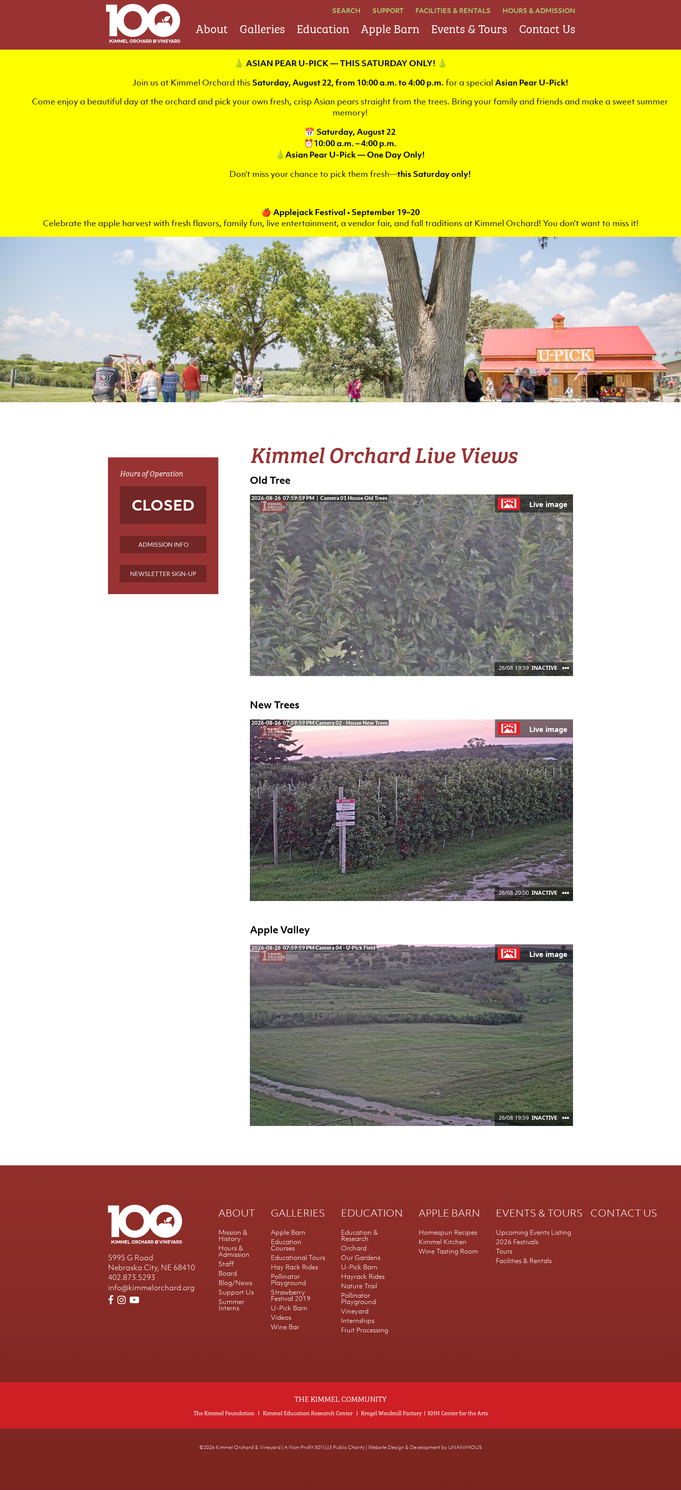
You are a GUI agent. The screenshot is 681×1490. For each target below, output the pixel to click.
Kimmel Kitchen (443, 1242)
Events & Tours (469, 27)
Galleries (262, 27)
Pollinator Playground (288, 1279)
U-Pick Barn (289, 1308)
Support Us (236, 1292)
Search (346, 10)
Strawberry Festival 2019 (291, 1295)
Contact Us (547, 27)
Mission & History (232, 1235)
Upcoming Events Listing (533, 1232)
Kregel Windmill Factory (391, 1412)
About (212, 27)
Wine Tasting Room (448, 1251)
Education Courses (286, 1245)
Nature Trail (359, 1286)
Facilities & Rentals (453, 10)
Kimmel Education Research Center (308, 1412)
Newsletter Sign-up (163, 574)
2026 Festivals (517, 1242)
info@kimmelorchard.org (151, 1287)
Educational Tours (298, 1257)
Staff (226, 1264)
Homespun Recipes (448, 1232)
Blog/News (235, 1283)
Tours (504, 1251)
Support (388, 10)
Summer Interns (231, 1305)
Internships (357, 1320)
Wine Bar (285, 1327)
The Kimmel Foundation (224, 1412)
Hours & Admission (538, 10)
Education (323, 27)
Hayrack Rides (363, 1276)
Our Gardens (360, 1257)
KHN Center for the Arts (458, 1412)
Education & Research (359, 1235)
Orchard (354, 1248)
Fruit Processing (364, 1330)
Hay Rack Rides (294, 1267)
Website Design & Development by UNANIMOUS (425, 1447)
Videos (281, 1317)
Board (227, 1273)
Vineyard (354, 1311)
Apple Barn (390, 27)
